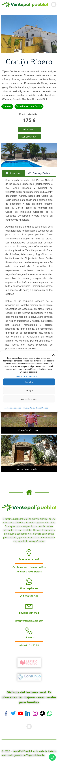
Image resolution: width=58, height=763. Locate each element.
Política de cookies (12, 408)
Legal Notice (42, 408)
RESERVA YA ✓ (30, 136)
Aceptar (29, 382)
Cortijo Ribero (29, 61)
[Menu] (53, 4)
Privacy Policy (29, 408)
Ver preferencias (29, 399)
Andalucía (7, 106)
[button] (53, 354)
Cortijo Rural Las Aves (28, 469)
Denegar (29, 390)
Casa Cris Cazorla (28, 430)
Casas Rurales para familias (29, 106)
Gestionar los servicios (26, 376)
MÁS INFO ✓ (30, 129)
